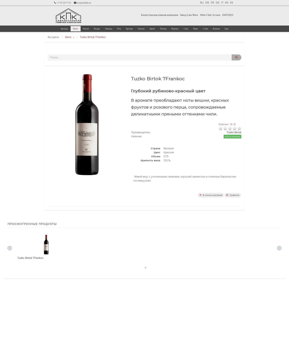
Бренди (129, 28)
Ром (119, 28)
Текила (163, 28)
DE (217, 2)
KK (226, 2)
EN (207, 2)
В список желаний (212, 195)
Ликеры (108, 28)
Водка (97, 28)
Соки (205, 28)
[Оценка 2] (225, 128)
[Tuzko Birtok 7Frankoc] (46, 245)
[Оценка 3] (230, 128)
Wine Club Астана (210, 15)
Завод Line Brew (189, 15)
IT (222, 2)
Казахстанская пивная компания (159, 15)
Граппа (141, 28)
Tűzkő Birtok (234, 132)
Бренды (64, 28)
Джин (152, 28)
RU (202, 2)
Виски (86, 28)
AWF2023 (227, 15)
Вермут (175, 28)
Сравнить (234, 195)
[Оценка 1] (221, 128)
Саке (186, 28)
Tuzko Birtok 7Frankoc (30, 257)
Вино (75, 28)
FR (212, 2)
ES (231, 2)
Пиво (195, 28)
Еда (226, 28)
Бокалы (216, 28)
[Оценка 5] (239, 128)
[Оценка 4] (235, 128)
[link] (68, 16)
